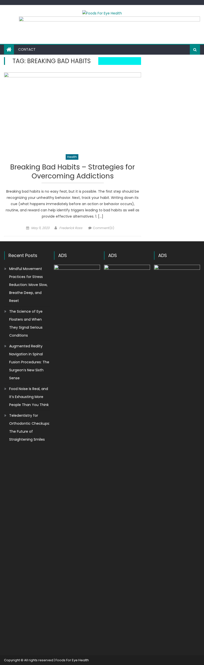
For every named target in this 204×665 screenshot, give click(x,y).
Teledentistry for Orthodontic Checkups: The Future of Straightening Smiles (29, 427)
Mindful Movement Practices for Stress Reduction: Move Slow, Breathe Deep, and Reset (28, 284)
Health (72, 157)
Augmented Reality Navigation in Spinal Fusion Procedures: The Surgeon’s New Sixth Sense (29, 362)
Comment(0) (103, 228)
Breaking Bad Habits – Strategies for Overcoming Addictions (72, 172)
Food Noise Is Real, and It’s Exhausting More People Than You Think (29, 396)
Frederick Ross (70, 228)
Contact (27, 49)
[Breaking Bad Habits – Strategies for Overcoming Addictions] (72, 110)
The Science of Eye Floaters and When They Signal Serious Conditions (26, 323)
